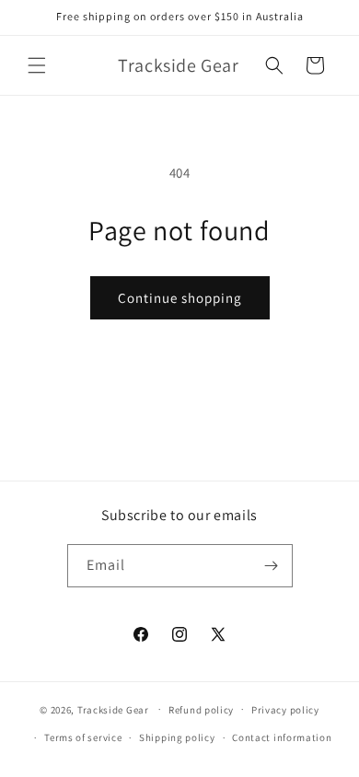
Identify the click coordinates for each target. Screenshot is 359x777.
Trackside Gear (113, 708)
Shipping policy (177, 737)
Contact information (281, 737)
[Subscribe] (271, 565)
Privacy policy (285, 709)
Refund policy (201, 709)
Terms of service (83, 737)
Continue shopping (180, 298)
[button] (37, 65)
